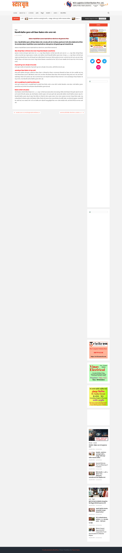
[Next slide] (107, 4)
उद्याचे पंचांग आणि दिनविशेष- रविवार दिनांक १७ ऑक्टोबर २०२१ (71, 112)
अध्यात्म (55, 13)
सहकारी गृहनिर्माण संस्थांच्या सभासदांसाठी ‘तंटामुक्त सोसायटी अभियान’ (102, 510)
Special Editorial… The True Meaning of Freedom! (80, 18)
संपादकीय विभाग (92, 449)
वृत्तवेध (37, 13)
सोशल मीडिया (63, 13)
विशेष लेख (90, 442)
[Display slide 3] (103, 4)
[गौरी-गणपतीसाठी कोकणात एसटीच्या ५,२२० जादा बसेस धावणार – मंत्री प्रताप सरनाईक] (92, 518)
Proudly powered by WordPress (50, 550)
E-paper (31, 13)
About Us (22, 13)
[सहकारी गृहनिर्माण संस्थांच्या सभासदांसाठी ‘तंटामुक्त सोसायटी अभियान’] (92, 509)
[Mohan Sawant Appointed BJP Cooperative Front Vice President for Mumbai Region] (92, 529)
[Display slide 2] (101, 4)
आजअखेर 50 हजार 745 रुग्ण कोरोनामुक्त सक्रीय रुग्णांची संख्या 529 (28, 112)
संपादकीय (48, 13)
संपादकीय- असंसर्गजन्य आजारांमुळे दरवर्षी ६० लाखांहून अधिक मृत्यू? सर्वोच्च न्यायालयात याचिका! (39, 18)
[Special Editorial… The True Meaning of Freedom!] (63, 18)
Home (15, 13)
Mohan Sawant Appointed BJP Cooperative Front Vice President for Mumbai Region (97, 532)
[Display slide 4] (104, 4)
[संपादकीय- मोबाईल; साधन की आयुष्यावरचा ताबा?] (98, 435)
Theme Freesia (76, 550)
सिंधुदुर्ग (42, 13)
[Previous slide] (64, 4)
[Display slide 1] (100, 4)
